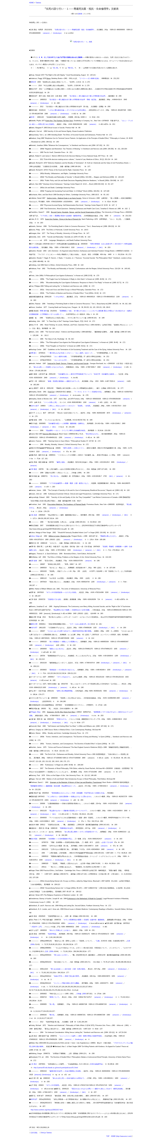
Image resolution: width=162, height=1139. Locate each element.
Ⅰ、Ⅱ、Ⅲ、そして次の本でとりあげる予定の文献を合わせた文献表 (59, 57)
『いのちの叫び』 (59, 297)
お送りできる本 (107, 842)
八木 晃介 (33, 1064)
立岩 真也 (34, 1133)
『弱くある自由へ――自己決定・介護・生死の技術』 (67, 969)
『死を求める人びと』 (92, 434)
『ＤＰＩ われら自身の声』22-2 (80, 624)
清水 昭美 (34, 839)
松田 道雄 (33, 561)
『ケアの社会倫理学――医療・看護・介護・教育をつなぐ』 (69, 483)
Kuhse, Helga (35, 536)
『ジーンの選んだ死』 (50, 402)
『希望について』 (54, 997)
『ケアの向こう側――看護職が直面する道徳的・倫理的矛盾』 (61, 216)
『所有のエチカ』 (61, 719)
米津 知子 (34, 1099)
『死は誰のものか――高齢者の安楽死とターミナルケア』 (68, 811)
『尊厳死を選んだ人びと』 (108, 536)
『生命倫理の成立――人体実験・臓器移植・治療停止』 (66, 423)
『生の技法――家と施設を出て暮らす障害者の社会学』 (87, 96)
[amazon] (38, 1074)
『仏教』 (98, 941)
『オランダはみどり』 (63, 677)
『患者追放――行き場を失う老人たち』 (62, 670)
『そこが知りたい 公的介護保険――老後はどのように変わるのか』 (69, 796)
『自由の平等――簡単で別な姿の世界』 (66, 976)
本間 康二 (33, 353)
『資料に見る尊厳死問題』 (64, 691)
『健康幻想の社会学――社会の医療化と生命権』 (65, 1071)
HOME (31, 3)
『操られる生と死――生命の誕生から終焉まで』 (68, 1078)
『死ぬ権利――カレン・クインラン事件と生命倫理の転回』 (65, 430)
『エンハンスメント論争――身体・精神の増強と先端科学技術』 (80, 1036)
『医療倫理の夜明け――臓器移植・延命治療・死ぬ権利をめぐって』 (53, 786)
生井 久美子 (35, 406)
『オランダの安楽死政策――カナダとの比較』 (61, 592)
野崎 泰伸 (43, 311)
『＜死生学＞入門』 (36, 927)
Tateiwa (38, 3)
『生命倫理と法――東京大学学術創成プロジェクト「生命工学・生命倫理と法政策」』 (87, 374)
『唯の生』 (70, 68)
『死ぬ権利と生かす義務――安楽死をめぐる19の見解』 (71, 610)
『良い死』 (55, 68)
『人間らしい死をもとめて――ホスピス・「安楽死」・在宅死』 (69, 406)
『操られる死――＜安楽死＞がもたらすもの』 (48, 367)
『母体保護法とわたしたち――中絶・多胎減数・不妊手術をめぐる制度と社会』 (78, 793)
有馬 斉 (33, 82)
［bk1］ (101, 247)
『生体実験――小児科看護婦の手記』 (60, 839)
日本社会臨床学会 (96, 1064)
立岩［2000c (49, 951)
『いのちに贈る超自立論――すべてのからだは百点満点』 (67, 110)
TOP (107, 1136)
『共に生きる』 (54, 476)
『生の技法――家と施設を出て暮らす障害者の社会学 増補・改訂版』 (72, 99)
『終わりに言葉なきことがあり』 (59, 930)
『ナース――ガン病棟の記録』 (89, 78)
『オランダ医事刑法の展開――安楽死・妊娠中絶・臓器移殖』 (84, 920)
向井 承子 (34, 627)
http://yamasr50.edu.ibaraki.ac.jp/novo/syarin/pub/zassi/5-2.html (56, 1067)
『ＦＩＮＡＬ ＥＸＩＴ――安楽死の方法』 (88, 392)
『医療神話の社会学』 (66, 828)
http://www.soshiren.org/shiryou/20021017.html (47, 1110)
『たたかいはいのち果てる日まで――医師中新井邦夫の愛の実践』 (69, 631)
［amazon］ (46, 33)
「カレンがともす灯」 (60, 360)
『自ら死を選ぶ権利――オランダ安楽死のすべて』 (81, 832)
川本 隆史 (33, 469)
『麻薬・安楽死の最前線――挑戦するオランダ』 (64, 381)
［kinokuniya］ (57, 33)
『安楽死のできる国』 (54, 599)
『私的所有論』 (52, 934)
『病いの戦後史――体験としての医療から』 (63, 641)
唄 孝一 (32, 117)
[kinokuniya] (46, 1074)
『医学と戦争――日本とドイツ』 (73, 448)
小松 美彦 (33, 515)
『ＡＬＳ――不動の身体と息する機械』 (66, 983)
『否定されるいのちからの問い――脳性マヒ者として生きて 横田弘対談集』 (97, 1089)
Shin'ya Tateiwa (46, 1133)
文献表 (80, 14)
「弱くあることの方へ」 (61, 955)
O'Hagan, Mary (35, 712)
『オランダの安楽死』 (52, 1085)
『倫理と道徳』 (60, 462)
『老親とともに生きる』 (56, 649)
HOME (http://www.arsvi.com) (121, 1136)
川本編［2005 (81, 994)
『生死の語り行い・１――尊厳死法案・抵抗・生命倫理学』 (74, 30)
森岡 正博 (34, 624)
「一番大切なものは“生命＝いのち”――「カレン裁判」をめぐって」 (70, 353)
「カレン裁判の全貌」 (60, 356)
